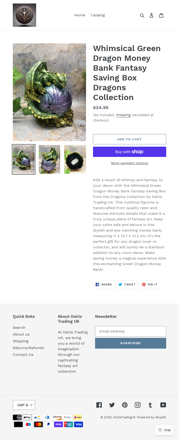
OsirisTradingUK (124, 417)
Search (19, 327)
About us (21, 334)
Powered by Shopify (151, 417)
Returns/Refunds (28, 348)
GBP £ (22, 405)
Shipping (123, 115)
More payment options (129, 163)
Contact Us (23, 354)
